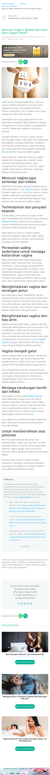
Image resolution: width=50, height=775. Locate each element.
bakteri (28, 189)
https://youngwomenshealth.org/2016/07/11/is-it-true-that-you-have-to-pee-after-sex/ (27, 523)
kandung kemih (34, 396)
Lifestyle (23, 4)
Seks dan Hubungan (10, 6)
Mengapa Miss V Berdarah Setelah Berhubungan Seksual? (25, 698)
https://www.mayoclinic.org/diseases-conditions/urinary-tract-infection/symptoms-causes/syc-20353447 (27, 508)
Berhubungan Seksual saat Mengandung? (25, 654)
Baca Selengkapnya (25, 662)
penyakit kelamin (10, 221)
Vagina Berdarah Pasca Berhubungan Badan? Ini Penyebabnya (25, 740)
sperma (12, 152)
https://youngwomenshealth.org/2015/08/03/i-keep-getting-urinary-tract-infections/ (27, 537)
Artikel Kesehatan (8, 4)
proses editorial (24, 497)
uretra (33, 411)
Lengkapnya (25, 546)
